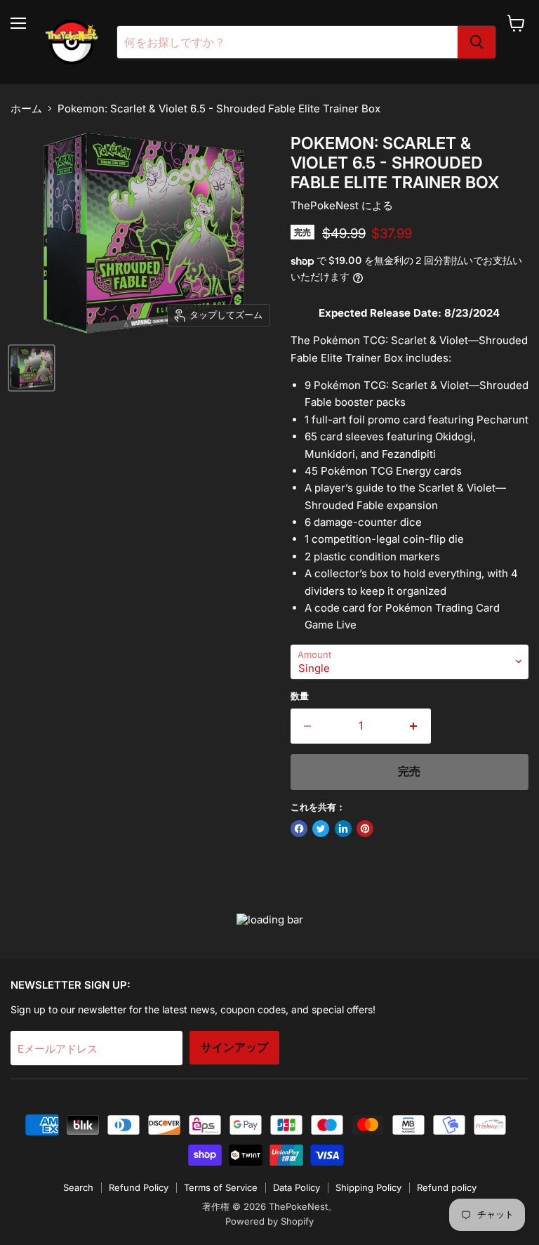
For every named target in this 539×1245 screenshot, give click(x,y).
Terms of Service (221, 1187)
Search (78, 1187)
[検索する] (476, 42)
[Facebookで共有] (299, 828)
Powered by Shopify (269, 1221)
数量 (300, 696)
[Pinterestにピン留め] (365, 828)
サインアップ (234, 1047)
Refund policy (447, 1187)
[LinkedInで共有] (343, 828)
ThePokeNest (325, 205)
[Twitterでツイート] (320, 828)
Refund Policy (138, 1187)
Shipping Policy (368, 1187)
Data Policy (296, 1187)
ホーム (26, 108)
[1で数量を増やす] (414, 726)
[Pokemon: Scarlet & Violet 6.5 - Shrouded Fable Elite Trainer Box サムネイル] (31, 367)
